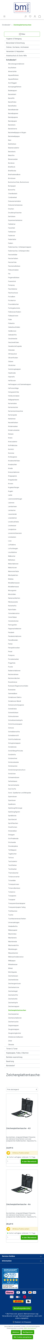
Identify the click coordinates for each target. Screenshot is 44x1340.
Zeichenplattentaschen (17, 1010)
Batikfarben (12, 144)
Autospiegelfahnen (14, 87)
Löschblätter (12, 552)
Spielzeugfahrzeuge (15, 808)
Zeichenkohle (12, 999)
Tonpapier (11, 899)
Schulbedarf (11, 60)
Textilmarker (12, 869)
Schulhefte (12, 754)
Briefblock (11, 167)
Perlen (10, 644)
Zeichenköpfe (13, 1002)
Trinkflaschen (12, 911)
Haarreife (11, 377)
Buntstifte (11, 190)
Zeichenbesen (13, 976)
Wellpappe (11, 960)
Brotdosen (11, 178)
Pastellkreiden (13, 640)
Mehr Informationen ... (30, 1328)
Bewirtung (10, 1061)
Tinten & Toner (11, 1049)
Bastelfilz (11, 98)
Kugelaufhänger (13, 487)
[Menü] (4, 16)
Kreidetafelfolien (14, 461)
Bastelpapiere (13, 117)
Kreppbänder (12, 480)
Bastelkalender (13, 109)
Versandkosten (7, 1316)
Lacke (10, 495)
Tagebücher (12, 854)
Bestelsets (12, 151)
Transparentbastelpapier (16, 903)
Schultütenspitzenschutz (16, 770)
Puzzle (10, 667)
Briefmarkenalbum (14, 174)
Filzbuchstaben (13, 270)
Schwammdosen (13, 777)
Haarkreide (12, 373)
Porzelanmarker (13, 659)
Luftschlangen (13, 548)
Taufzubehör (12, 861)
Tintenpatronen (13, 884)
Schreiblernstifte (14, 732)
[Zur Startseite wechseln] (22, 7)
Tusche (10, 915)
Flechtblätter (12, 289)
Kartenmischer (13, 407)
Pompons (11, 655)
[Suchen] (25, 16)
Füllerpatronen (13, 316)
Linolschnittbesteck (15, 533)
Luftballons (12, 545)
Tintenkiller (12, 880)
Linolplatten (12, 529)
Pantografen (12, 625)
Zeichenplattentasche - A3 (18, 1128)
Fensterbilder (12, 254)
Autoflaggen (12, 83)
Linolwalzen (12, 537)
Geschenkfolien (13, 342)
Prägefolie (11, 663)
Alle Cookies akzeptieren (23, 1337)
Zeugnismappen (13, 1029)
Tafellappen (12, 850)
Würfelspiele (12, 972)
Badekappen (12, 90)
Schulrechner (12, 758)
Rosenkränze (12, 682)
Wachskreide (12, 941)
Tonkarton (11, 892)
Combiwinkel (12, 197)
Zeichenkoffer (13, 995)
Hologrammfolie (13, 392)
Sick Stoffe (12, 789)
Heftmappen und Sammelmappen (19, 384)
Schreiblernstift (13, 735)
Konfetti (11, 449)
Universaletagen (13, 922)
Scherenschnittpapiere (16, 705)
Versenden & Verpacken (15, 51)
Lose (9, 541)
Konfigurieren (28, 1332)
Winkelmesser (12, 964)
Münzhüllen (12, 594)
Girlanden (11, 350)
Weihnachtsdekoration (16, 957)
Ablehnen (15, 1332)
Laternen (11, 503)
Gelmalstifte (12, 335)
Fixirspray (11, 285)
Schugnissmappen (14, 743)
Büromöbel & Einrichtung (15, 43)
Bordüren (11, 163)
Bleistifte (11, 155)
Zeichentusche (13, 1022)
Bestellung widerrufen (22, 1308)
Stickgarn (11, 835)
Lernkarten (12, 510)
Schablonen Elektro (14, 697)
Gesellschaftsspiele (15, 346)
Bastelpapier (12, 121)
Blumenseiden (13, 159)
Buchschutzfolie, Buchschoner (18, 182)
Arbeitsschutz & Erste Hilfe (16, 56)
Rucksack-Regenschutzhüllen (18, 686)
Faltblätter (11, 224)
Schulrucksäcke (13, 762)
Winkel (10, 968)
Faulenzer (11, 235)
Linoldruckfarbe (13, 522)
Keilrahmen (12, 419)
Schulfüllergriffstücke (15, 751)
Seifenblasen (12, 781)
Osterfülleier (12, 617)
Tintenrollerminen (14, 888)
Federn (10, 243)
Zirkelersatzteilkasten (15, 1037)
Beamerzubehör (13, 148)
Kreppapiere (12, 476)
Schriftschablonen (14, 739)
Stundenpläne (13, 846)
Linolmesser (12, 525)
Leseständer (12, 514)
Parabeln (11, 632)
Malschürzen (12, 567)
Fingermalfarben (13, 277)
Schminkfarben (13, 712)
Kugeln (10, 491)
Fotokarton (12, 300)
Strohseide (12, 842)
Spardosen (12, 800)
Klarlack (10, 434)
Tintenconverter (14, 877)
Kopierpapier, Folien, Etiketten (17, 1053)
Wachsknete (12, 938)
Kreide (10, 468)
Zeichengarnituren (14, 983)
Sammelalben (12, 693)
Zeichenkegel (12, 991)
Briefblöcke (12, 171)
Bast (9, 140)
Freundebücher (13, 304)
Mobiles (11, 579)
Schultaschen (12, 766)
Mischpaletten (13, 575)
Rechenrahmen (13, 674)
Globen (10, 361)
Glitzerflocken (13, 358)
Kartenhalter (12, 403)
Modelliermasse (13, 586)
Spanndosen (12, 796)
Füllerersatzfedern (14, 312)
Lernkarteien (12, 506)
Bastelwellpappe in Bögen (17, 132)
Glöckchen (11, 365)
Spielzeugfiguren (14, 812)
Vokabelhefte (12, 926)
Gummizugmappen (14, 369)
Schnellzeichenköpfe (15, 720)
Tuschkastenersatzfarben (17, 918)
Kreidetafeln (12, 464)
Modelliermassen (14, 583)
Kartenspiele (12, 415)
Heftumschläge (13, 388)
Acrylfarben (12, 67)
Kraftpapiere (12, 457)
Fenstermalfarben (14, 266)
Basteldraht (12, 94)
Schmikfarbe (12, 709)
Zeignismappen (13, 1025)
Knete (10, 438)
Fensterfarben (13, 258)
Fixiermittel (12, 281)
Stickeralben (12, 831)
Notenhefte (12, 606)
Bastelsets (11, 125)
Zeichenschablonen (15, 1018)
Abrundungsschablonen (16, 64)
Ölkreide (11, 1044)
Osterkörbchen (13, 621)
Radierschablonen (14, 670)
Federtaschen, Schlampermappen (19, 247)
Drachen (11, 209)
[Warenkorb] (39, 16)
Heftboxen (12, 380)
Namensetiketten (14, 598)
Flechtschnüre (13, 293)
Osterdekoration (14, 613)
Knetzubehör (12, 441)
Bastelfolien (12, 102)
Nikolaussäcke (13, 602)
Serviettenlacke (13, 785)
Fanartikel (11, 228)
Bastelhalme (12, 106)
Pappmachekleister (14, 628)
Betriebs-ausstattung (14, 1057)
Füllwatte (11, 323)
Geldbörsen (12, 331)
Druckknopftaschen (15, 213)
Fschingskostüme (14, 308)
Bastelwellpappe (14, 136)
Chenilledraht (12, 193)
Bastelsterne (12, 129)
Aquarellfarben (13, 79)
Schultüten (12, 773)
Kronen (10, 483)
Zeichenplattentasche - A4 (18, 1204)
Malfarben (11, 560)
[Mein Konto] (35, 16)
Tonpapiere (12, 896)
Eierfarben (11, 216)
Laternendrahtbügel (15, 499)
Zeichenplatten (13, 1014)
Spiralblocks (12, 815)
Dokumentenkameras (15, 205)
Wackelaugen (12, 949)
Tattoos (11, 857)
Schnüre (11, 728)
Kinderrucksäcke (13, 430)
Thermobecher (13, 873)
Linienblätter (12, 518)
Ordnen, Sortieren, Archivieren (17, 47)
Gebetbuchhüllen (14, 327)
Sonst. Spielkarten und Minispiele (19, 793)
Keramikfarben (13, 422)
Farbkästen (12, 232)
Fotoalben (11, 296)
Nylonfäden (12, 609)
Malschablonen (13, 564)
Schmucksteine (13, 716)
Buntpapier (12, 186)
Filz (9, 274)
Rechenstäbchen (14, 678)
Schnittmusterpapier (15, 724)
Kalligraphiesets (13, 399)
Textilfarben (12, 865)
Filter (23, 34)
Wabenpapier (12, 930)
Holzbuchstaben (13, 396)
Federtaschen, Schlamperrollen (18, 251)
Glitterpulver (12, 354)
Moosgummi (12, 590)
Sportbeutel (12, 819)
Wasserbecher (13, 953)
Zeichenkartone (13, 987)
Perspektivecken (14, 648)
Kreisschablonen (13, 472)
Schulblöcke (12, 747)
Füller (10, 319)
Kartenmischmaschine (15, 411)
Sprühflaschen (13, 823)
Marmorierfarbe (13, 571)
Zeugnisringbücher (14, 1033)
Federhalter (12, 239)
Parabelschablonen (14, 636)
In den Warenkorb (29, 1161)
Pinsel (10, 651)
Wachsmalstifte (13, 945)
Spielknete (12, 804)
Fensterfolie (12, 262)
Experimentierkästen (15, 220)
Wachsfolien (12, 934)
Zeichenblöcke (13, 980)
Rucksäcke (11, 690)
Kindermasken (13, 426)
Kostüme (11, 453)
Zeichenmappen (13, 1006)
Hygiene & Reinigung (13, 39)
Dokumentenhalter (14, 201)
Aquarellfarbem (13, 75)
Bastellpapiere (13, 113)
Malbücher (11, 556)
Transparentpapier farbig (16, 907)
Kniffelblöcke (12, 445)
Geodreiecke (12, 338)
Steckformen (12, 827)
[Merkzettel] (30, 16)
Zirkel (10, 1041)
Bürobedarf (10, 1066)
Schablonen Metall (14, 701)
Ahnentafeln (12, 71)
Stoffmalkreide (13, 838)
